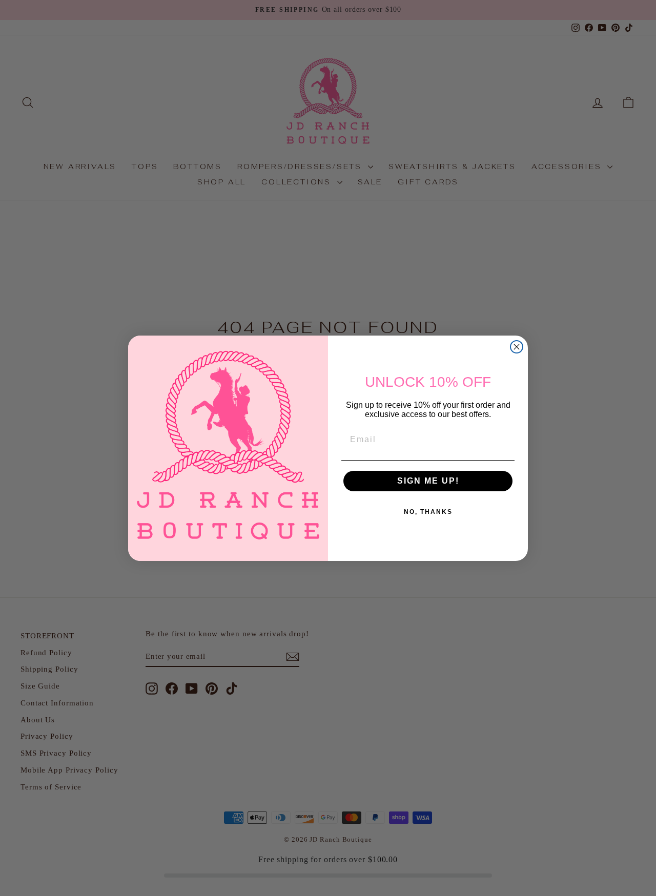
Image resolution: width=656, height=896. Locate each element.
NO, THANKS (428, 511)
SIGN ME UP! (428, 480)
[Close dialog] (516, 347)
